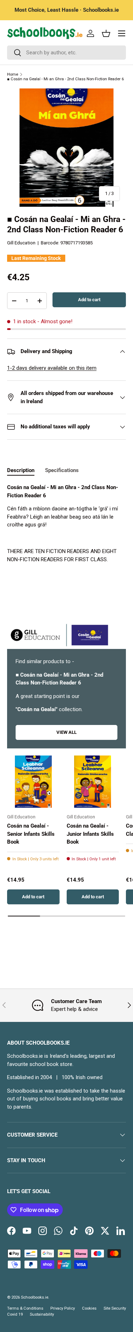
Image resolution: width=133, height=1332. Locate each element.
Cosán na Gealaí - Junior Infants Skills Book (90, 834)
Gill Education (21, 242)
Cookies (89, 1308)
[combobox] (66, 52)
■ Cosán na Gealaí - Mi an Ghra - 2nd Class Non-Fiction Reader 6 (65, 79)
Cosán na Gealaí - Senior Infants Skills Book (31, 834)
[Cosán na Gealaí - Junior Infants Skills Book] (93, 782)
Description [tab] (20, 470)
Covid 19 (15, 1314)
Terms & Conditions (25, 1308)
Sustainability (42, 1314)
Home (12, 74)
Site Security (115, 1308)
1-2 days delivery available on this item (51, 368)
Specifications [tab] (62, 470)
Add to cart (89, 299)
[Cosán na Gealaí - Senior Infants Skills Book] (33, 782)
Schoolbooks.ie (34, 1297)
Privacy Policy (62, 1308)
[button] (106, 33)
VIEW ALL (66, 732)
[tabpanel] (66, 523)
